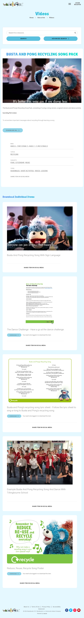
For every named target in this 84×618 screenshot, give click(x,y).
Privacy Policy (46, 607)
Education (41, 17)
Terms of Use (35, 607)
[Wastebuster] (13, 4)
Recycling (14, 154)
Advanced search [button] (59, 38)
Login (77, 3)
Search (23, 38)
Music (27, 162)
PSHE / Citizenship (17, 162)
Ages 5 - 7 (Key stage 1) (19, 146)
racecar (45, 613)
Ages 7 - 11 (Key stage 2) (38, 146)
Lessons (44, 171)
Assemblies (15, 171)
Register (77, 4)
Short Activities (27, 171)
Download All (12, 130)
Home (32, 17)
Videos (37, 171)
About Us (26, 607)
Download (13, 335)
